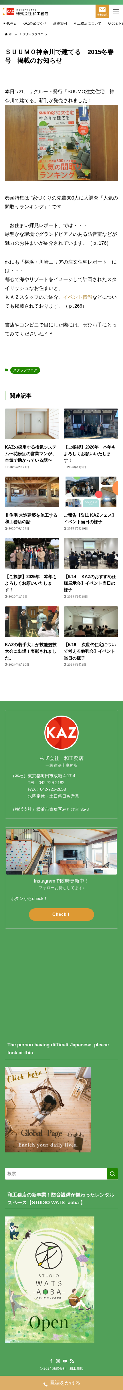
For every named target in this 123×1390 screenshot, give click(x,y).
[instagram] (58, 1361)
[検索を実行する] (112, 1174)
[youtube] (65, 1361)
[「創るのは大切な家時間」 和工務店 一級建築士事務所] (25, 11)
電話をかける (64, 1383)
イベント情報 (77, 297)
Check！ (61, 914)
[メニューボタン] (116, 11)
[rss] (71, 1361)
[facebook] (51, 1361)
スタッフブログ (25, 370)
